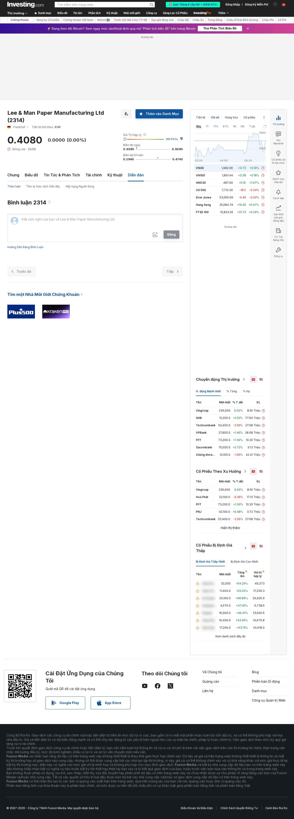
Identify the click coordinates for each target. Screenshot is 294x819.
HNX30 (201, 182)
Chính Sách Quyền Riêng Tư (239, 808)
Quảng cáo (210, 681)
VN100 (200, 175)
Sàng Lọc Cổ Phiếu (175, 13)
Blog (255, 672)
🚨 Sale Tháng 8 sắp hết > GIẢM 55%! (193, 4)
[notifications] (275, 4)
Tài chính (93, 175)
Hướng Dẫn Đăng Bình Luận (25, 247)
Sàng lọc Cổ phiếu (47, 20)
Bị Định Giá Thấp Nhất (210, 561)
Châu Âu (198, 20)
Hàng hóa (231, 117)
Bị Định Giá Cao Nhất (244, 561)
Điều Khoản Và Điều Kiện (197, 808)
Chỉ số (215, 117)
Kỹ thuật (114, 175)
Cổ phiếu (249, 117)
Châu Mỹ (183, 20)
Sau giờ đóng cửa (162, 20)
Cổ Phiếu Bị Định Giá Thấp (214, 548)
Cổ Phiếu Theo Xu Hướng (218, 471)
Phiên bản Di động (266, 681)
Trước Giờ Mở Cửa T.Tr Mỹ (130, 20)
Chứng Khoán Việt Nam (78, 20)
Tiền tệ (200, 117)
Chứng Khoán (20, 20)
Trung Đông (215, 20)
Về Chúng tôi (212, 672)
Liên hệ (207, 691)
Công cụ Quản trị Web (269, 700)
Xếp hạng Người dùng (79, 186)
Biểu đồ (31, 175)
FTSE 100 (202, 212)
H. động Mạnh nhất (208, 391)
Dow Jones (203, 197)
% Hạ (246, 391)
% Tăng (231, 391)
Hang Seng (203, 204)
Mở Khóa (172, 139)
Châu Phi (268, 20)
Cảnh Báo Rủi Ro (276, 808)
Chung (13, 175)
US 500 (201, 190)
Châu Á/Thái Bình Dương (242, 20)
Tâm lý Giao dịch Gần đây (43, 186)
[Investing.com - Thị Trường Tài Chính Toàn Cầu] (25, 4)
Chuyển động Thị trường (218, 379)
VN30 (200, 168)
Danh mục (259, 691)
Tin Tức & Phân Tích (62, 175)
